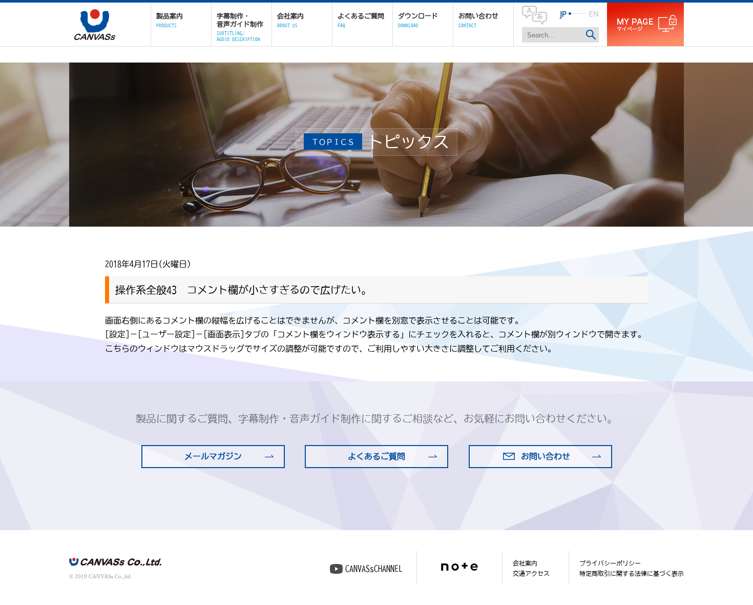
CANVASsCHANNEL (374, 568)
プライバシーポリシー (610, 563)
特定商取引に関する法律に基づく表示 (631, 573)
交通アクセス (531, 573)
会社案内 (525, 563)
